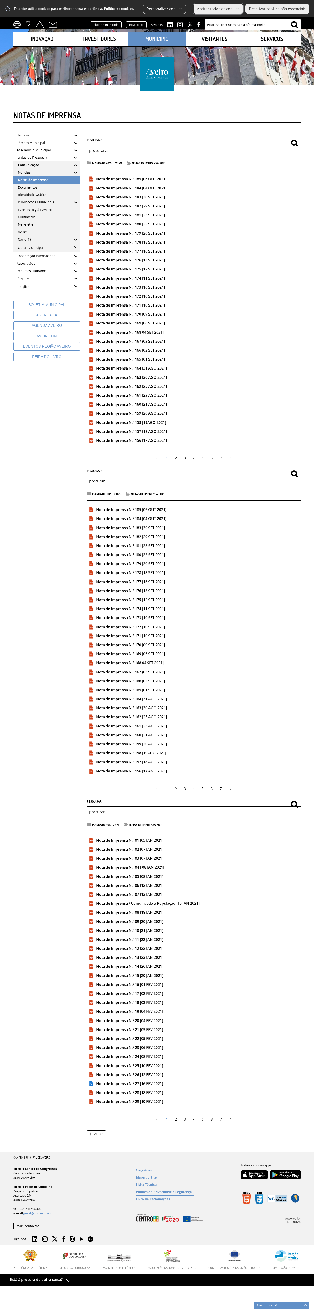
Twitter (190, 24)
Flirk (90, 1239)
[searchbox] (253, 24)
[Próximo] (230, 458)
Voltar (98, 1133)
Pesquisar (94, 140)
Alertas (39, 24)
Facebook (198, 24)
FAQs (28, 24)
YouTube (81, 1240)
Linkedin (170, 24)
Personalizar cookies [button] (164, 8)
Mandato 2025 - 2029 (107, 163)
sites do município (106, 25)
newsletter (136, 25)
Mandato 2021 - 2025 (106, 494)
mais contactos (27, 1226)
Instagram (180, 24)
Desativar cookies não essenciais (277, 8)
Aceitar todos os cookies (218, 8)
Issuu (72, 1239)
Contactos (53, 25)
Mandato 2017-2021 (105, 824)
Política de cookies (118, 8)
